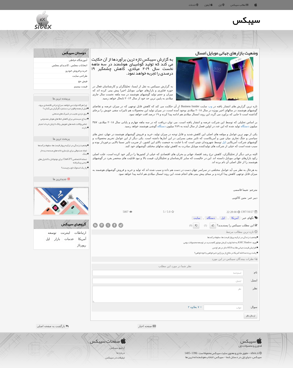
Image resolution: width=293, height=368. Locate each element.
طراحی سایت (79, 75)
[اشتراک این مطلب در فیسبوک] (114, 224)
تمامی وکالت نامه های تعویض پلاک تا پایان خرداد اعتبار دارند (62, 126)
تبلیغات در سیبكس (115, 357)
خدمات (192, 5)
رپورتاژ (81, 245)
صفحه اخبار (145, 326)
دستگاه (245, 126)
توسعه (52, 232)
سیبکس (246, 20)
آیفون (207, 5)
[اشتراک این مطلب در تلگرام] (121, 224)
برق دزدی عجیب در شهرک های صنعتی (69, 113)
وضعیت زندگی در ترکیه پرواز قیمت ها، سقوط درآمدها (231, 237)
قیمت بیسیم (80, 86)
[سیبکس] (255, 5)
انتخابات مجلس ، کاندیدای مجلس (69, 65)
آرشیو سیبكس (117, 348)
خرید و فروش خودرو (76, 70)
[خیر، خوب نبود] (196, 225)
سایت (197, 217)
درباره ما (120, 353)
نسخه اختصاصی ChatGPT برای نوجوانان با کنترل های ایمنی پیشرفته (62, 161)
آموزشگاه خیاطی (78, 60)
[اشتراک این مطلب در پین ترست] (101, 224)
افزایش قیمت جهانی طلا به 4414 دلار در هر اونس (234, 247)
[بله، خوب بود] (213, 225)
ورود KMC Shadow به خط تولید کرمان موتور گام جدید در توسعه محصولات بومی (219, 242)
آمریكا (235, 217)
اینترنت (65, 232)
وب (210, 106)
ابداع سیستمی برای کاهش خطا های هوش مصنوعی (63, 119)
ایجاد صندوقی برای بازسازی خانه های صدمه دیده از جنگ (63, 152)
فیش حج (82, 81)
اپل (220, 5)
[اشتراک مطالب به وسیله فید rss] (95, 224)
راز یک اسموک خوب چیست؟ (74, 167)
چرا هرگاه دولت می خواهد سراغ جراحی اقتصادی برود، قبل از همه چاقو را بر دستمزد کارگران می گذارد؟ (62, 107)
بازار (57, 239)
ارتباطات (80, 232)
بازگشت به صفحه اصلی (51, 326)
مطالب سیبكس (238, 5)
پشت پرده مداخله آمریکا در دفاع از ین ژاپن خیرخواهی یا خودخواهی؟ (225, 253)
